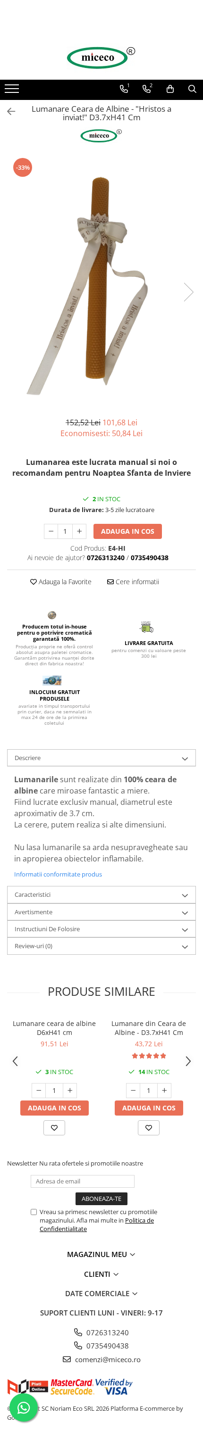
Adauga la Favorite (64, 581)
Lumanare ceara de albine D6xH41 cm (54, 1028)
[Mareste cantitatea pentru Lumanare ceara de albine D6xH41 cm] (70, 1090)
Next (188, 292)
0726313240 (107, 1332)
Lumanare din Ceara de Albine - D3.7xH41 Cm (148, 1028)
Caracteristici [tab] (33, 894)
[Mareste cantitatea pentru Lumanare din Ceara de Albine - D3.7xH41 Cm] (164, 1090)
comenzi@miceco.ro (107, 1359)
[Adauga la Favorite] (54, 1127)
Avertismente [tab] (33, 912)
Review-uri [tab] (33, 946)
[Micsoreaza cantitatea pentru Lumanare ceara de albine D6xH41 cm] (39, 1090)
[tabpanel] (101, 282)
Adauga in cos (127, 531)
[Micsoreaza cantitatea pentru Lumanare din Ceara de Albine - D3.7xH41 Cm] (133, 1090)
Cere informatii (136, 581)
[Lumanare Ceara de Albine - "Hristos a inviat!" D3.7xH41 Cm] (101, 282)
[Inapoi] (7, 111)
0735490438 (107, 1345)
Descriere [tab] (28, 757)
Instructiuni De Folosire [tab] (47, 929)
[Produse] (13, 91)
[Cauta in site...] (192, 89)
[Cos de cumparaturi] (170, 89)
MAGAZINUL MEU (98, 1254)
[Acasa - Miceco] (101, 58)
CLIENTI (98, 1274)
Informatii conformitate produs (58, 874)
